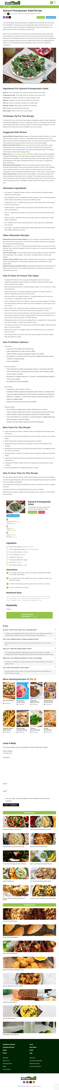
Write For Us (6, 1060)
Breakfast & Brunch (8, 1047)
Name (5, 784)
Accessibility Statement (36, 1060)
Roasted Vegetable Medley (18, 154)
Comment (6, 758)
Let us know (25, 616)
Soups (31, 1050)
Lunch (31, 1044)
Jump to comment (13, 515)
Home (4, 7)
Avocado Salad (15, 246)
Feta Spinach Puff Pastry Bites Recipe (41, 881)
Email (5, 791)
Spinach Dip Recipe (8, 881)
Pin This (41, 512)
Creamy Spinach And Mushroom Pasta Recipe (43, 898)
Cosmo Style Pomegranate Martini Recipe (14, 864)
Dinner (5, 1050)
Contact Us (32, 1057)
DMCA (4, 1066)
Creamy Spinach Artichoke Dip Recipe (40, 829)
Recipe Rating (7, 751)
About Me (5, 1057)
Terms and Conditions (35, 1066)
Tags (31, 1053)
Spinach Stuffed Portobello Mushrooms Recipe (14, 899)
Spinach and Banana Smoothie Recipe (41, 864)
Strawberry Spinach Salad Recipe (12, 829)
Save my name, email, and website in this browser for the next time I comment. (27, 800)
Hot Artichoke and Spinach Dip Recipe (13, 846)
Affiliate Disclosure (35, 1063)
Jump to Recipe (50, 17)
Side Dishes (33, 1047)
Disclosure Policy (7, 1063)
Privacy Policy (6, 1069)
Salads (9, 7)
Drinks (5, 1053)
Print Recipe (40, 17)
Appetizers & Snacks (9, 1044)
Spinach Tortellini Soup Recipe (39, 846)
